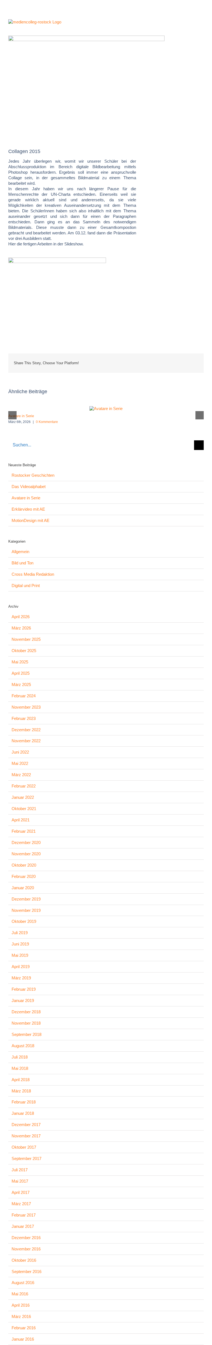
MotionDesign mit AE (30, 520)
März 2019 (21, 978)
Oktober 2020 (24, 865)
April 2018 (21, 1079)
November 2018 (26, 1023)
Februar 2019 (24, 989)
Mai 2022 (20, 763)
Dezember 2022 (26, 729)
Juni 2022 (20, 752)
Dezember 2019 (26, 899)
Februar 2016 (24, 1327)
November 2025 (26, 639)
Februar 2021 (24, 831)
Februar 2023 (24, 718)
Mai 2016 (20, 1294)
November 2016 (26, 1249)
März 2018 (21, 1091)
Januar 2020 (23, 887)
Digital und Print (26, 585)
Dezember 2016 (26, 1237)
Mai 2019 (20, 955)
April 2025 (21, 673)
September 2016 (26, 1271)
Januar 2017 (23, 1226)
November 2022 (26, 740)
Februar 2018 (24, 1102)
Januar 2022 (23, 797)
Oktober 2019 (24, 921)
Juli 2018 (20, 1057)
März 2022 (21, 774)
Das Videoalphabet (29, 486)
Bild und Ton (22, 563)
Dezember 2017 (26, 1124)
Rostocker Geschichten (33, 475)
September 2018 (26, 1034)
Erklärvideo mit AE (28, 509)
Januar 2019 (23, 1000)
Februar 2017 (24, 1215)
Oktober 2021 (24, 808)
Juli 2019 (20, 932)
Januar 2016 (23, 1339)
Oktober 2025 (24, 650)
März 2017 (21, 1203)
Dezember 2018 (26, 1011)
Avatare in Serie (21, 416)
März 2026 (21, 628)
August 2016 (23, 1282)
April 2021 (21, 820)
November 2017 (26, 1136)
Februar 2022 (24, 786)
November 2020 (26, 853)
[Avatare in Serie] (106, 408)
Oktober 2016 (24, 1260)
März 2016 (21, 1316)
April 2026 (21, 616)
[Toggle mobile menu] (201, 23)
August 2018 (23, 1045)
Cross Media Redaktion (33, 574)
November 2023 (26, 707)
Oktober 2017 (24, 1147)
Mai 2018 (20, 1068)
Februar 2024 (24, 695)
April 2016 (21, 1305)
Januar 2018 (23, 1113)
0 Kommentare (47, 422)
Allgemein (20, 551)
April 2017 (21, 1192)
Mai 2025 (20, 662)
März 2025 (21, 684)
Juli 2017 (20, 1169)
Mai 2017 (20, 1181)
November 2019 (26, 910)
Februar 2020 (24, 876)
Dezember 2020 (26, 842)
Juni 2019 (20, 944)
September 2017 (26, 1158)
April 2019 (21, 966)
